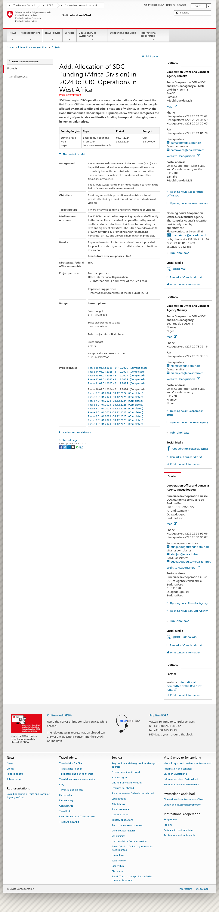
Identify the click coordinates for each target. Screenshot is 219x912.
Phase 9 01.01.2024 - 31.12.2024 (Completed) (115, 393)
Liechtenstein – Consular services (129, 841)
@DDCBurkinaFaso (184, 637)
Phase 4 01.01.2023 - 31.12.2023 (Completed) (115, 412)
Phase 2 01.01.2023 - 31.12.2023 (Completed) (115, 420)
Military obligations (122, 820)
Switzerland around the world (81, 5)
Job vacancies (14, 779)
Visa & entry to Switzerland (87, 34)
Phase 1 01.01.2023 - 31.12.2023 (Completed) (115, 423)
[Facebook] (61, 446)
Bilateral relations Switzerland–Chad (184, 799)
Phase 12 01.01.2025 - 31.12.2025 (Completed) (116, 379)
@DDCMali (179, 269)
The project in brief (73, 154)
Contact (171, 62)
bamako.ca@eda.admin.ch (187, 150)
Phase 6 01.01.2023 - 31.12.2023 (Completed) (115, 404)
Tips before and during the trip (76, 774)
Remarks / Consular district (185, 277)
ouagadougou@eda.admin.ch (189, 546)
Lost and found (120, 814)
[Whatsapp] (77, 446)
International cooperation (148, 34)
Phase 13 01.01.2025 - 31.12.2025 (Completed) (116, 375)
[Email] (81, 446)
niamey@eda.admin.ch (185, 365)
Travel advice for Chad (71, 763)
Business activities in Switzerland (181, 784)
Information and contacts (178, 768)
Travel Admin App (69, 822)
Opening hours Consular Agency (188, 603)
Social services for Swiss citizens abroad (133, 793)
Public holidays (179, 253)
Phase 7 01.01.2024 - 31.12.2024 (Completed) (115, 400)
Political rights (119, 777)
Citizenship (118, 866)
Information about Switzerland (181, 779)
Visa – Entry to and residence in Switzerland (188, 763)
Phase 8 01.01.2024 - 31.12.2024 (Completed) (115, 396)
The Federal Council (24, 5)
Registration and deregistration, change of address (135, 765)
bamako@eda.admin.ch (185, 142)
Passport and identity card (126, 772)
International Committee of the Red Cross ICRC (184, 685)
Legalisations (119, 798)
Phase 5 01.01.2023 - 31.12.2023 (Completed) (115, 408)
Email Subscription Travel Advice (77, 816)
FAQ (61, 784)
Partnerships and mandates (178, 830)
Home (10, 47)
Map (170, 106)
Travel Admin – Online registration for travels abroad (132, 848)
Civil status (117, 871)
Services (69, 32)
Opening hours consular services (188, 203)
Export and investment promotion (182, 804)
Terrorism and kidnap (71, 790)
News (12, 32)
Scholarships (118, 836)
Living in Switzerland (175, 774)
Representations (30, 32)
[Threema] (73, 446)
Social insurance (120, 809)
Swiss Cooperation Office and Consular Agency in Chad (28, 796)
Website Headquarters (181, 156)
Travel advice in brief (70, 768)
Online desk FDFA (59, 715)
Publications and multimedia (179, 835)
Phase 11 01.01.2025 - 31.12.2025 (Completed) (116, 383)
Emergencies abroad (123, 788)
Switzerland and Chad (123, 32)
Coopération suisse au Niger (190, 448)
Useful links (118, 855)
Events (10, 768)
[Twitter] (65, 446)
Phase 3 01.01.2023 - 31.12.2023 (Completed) (115, 416)
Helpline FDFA (159, 715)
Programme (170, 819)
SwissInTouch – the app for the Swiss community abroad (132, 878)
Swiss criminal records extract (127, 825)
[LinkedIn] (69, 446)
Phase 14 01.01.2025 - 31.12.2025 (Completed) (116, 371)
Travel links (65, 811)
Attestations (118, 804)
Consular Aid (66, 806)
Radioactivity (66, 800)
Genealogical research (124, 830)
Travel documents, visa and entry (77, 779)
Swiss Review (119, 860)
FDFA (50, 5)
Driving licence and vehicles (127, 783)
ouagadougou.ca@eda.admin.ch (191, 561)
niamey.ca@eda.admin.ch (186, 373)
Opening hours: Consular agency (188, 422)
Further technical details (76, 432)
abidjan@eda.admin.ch (185, 554)
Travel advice (52, 32)
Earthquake (65, 795)
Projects (168, 825)
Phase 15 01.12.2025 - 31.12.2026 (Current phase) (118, 367)
